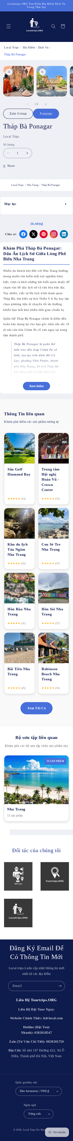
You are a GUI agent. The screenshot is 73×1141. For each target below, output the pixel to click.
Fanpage (46, 113)
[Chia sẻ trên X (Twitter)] (33, 234)
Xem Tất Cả (36, 708)
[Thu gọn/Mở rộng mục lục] (66, 204)
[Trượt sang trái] (27, 104)
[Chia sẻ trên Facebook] (23, 234)
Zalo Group (18, 113)
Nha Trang (33, 185)
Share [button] (11, 165)
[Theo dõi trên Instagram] (54, 234)
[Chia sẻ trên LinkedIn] (64, 234)
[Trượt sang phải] (45, 104)
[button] (8, 26)
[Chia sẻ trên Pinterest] (44, 234)
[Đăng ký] (60, 986)
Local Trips (17, 185)
